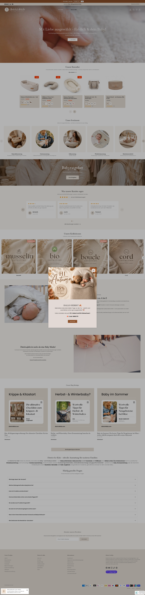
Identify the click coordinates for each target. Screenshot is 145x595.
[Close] (27, 590)
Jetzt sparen (72, 321)
